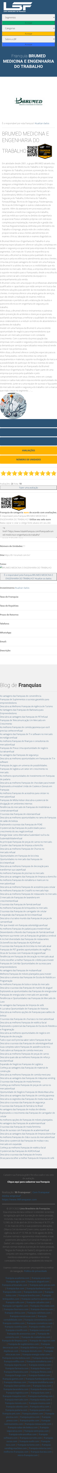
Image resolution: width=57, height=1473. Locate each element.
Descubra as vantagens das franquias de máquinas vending (27, 1078)
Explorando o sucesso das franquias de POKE (21, 824)
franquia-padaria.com (16, 1410)
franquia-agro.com (15, 1281)
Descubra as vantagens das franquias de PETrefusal (24, 716)
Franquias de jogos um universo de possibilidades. (23, 765)
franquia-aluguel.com (38, 1281)
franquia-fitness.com (40, 1371)
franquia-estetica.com (40, 1364)
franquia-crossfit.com (16, 1330)
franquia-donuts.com (31, 1351)
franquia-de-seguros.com (42, 1340)
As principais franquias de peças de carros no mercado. (26, 841)
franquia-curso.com (40, 1330)
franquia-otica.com (39, 1406)
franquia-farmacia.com (16, 1368)
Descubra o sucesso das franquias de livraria (21, 1154)
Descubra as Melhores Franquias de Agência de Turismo (26, 706)
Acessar (28, 22)
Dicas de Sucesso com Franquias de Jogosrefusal (22, 953)
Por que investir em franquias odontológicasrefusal (24, 925)
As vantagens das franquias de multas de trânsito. (23, 1109)
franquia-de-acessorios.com (21, 1333)
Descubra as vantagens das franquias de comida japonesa (27, 1095)
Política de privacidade (35, 1271)
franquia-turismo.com (28, 1444)
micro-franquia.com (28, 1455)
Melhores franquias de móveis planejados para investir (25, 973)
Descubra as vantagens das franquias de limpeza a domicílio (28, 876)
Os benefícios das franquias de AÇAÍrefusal (20, 942)
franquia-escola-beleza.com (16, 1357)
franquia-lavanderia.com (16, 1389)
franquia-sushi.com (29, 1441)
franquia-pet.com (11, 1413)
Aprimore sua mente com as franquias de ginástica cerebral (28, 935)
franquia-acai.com (41, 1278)
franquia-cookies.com (14, 1323)
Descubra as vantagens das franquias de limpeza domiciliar (27, 1133)
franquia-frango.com (15, 1375)
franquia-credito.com (40, 1326)
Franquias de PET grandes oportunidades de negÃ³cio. (25, 949)
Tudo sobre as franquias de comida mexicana (21, 1050)
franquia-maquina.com (14, 1396)
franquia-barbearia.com (39, 1288)
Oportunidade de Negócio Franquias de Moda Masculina (26, 1092)
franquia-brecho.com (29, 1295)
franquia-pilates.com (32, 1413)
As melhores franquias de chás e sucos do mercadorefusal (27, 1137)
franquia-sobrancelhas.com (23, 1434)
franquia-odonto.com (17, 1406)
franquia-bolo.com (33, 1291)
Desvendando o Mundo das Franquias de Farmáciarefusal (27, 932)
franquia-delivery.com (32, 1347)
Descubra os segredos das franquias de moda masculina (26, 1099)
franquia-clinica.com (15, 1312)
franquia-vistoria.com (40, 1448)
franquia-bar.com (15, 1288)
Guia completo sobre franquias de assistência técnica (25, 1046)
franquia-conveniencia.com (38, 1319)
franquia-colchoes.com (39, 1312)
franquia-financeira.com (16, 1371)
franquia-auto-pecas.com (42, 1285)
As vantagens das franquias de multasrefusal (20, 970)
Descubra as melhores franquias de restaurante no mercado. (28, 894)
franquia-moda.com (40, 1399)
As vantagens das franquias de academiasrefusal (22, 1123)
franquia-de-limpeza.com (14, 1340)
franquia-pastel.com (40, 1410)
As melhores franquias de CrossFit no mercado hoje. (24, 890)
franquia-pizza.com (30, 1417)
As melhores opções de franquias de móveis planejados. (26, 1119)
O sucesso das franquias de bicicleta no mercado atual (25, 946)
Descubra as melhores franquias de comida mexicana (25, 1074)
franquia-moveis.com (16, 1403)
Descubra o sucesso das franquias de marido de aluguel (26, 987)
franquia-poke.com (29, 1420)
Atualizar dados (42, 123)
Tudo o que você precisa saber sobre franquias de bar (25, 1039)
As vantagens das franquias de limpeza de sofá (22, 1005)
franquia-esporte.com (16, 1364)
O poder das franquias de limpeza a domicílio (21, 845)
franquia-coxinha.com (16, 1326)
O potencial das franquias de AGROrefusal (20, 1151)
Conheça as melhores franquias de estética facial (23, 1147)
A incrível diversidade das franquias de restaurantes (24, 939)
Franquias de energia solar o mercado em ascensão (24, 994)
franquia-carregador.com (15, 1305)
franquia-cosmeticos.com (39, 1323)
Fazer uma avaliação (28, 487)
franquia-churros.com (42, 1309)
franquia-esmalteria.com (39, 1361)
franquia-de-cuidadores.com (35, 1337)
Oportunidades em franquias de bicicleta (19, 855)
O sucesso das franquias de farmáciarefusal (20, 904)
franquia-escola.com (42, 1357)
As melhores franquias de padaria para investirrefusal (25, 928)
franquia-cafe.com (15, 1302)
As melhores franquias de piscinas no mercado (22, 873)
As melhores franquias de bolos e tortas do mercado (24, 984)
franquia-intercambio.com (17, 1385)
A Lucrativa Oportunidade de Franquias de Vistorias (24, 1008)
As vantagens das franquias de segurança (19, 755)
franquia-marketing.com (40, 1396)
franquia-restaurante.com (38, 1423)
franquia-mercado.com (16, 1399)
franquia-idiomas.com (15, 1382)
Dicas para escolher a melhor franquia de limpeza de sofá (27, 1158)
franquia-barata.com (41, 1451)
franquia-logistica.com (17, 1392)
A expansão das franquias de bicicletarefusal (21, 914)
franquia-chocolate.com (42, 1305)
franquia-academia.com (17, 1278)
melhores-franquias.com (16, 1451)
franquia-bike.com (12, 1291)
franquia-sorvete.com (31, 1437)
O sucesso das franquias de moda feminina (20, 1081)
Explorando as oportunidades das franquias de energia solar (28, 991)
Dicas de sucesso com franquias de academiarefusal (24, 1130)
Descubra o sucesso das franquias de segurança (22, 1102)
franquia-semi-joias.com (36, 1430)
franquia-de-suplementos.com (23, 1344)
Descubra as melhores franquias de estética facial (23, 1022)
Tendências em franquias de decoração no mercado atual (27, 956)
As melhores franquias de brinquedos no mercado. (24, 907)
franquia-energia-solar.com (36, 1354)
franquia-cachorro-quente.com (37, 1298)
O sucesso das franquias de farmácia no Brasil (21, 1105)
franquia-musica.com (39, 1403)
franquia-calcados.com (38, 1302)
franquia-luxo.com (40, 1392)
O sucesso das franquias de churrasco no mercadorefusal (27, 1019)
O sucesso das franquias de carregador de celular (23, 911)
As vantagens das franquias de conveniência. (21, 695)
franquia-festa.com (40, 1368)
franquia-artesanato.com (14, 1285)
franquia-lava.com (42, 1385)
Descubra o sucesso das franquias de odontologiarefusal (26, 1043)
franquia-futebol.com (39, 1375)
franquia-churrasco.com (16, 1309)
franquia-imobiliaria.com (40, 1382)
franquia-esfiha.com (14, 1361)
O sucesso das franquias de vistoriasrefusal (20, 814)
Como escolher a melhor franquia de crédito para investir (27, 960)
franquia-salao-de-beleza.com (23, 1427)
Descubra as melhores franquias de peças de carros (24, 1053)
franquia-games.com (13, 1378)
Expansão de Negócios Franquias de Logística (21, 1064)
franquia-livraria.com (41, 1389)
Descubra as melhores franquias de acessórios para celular (27, 887)
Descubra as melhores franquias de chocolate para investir (27, 782)
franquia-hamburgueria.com (40, 1378)
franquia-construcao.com (23, 1316)
